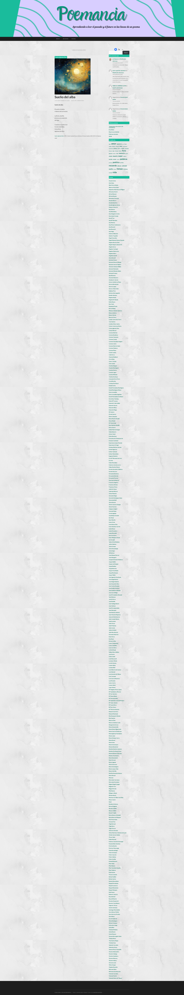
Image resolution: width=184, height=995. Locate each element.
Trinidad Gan (112, 943)
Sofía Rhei (111, 927)
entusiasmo (125, 146)
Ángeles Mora (112, 253)
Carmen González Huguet (115, 341)
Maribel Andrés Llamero (115, 749)
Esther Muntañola (113, 454)
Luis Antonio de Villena (115, 674)
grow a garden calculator (119, 70)
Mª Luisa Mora (113, 705)
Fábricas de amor (113, 134)
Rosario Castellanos (114, 903)
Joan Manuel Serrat (114, 555)
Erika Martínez (113, 436)
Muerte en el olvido (114, 132)
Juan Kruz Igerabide (114, 608)
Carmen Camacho (113, 337)
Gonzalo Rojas (112, 511)
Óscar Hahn (112, 837)
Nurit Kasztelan (113, 819)
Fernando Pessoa (113, 478)
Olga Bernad (112, 824)
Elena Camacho (113, 416)
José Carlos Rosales (114, 586)
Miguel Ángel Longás (114, 784)
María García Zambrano (115, 731)
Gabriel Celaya (113, 489)
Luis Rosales (112, 680)
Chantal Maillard (113, 357)
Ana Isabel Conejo (113, 216)
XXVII (110, 136)
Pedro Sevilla (112, 859)
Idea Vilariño (112, 520)
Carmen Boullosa (113, 335)
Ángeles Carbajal (113, 249)
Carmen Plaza (112, 350)
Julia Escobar (112, 621)
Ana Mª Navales (113, 220)
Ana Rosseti (112, 227)
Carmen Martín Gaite (114, 346)
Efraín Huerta (112, 414)
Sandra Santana (113, 907)
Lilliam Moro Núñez (114, 652)
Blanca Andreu (113, 313)
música (124, 156)
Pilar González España (115, 868)
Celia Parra (112, 354)
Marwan (111, 777)
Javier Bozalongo (113, 548)
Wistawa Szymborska (115, 971)
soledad (124, 166)
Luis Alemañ (112, 672)
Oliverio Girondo (113, 830)
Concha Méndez (113, 374)
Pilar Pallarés (112, 870)
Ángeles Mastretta (114, 251)
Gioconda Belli (113, 500)
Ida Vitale (111, 517)
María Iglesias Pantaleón (115, 733)
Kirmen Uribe (112, 641)
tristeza (125, 169)
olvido (114, 159)
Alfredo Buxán (113, 196)
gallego (115, 148)
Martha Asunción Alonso (115, 773)
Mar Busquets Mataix (114, 716)
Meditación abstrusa (118, 72)
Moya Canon (112, 799)
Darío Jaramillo (113, 392)
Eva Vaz (111, 460)
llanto (120, 151)
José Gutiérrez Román (115, 590)
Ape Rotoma (112, 275)
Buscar (126, 52)
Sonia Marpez (112, 934)
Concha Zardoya (113, 376)
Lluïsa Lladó (112, 656)
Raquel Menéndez (113, 888)
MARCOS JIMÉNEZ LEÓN (119, 85)
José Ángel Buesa (113, 579)
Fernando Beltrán (113, 476)
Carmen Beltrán (113, 332)
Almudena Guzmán (114, 198)
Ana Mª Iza (111, 218)
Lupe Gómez (112, 687)
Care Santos (112, 321)
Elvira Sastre (112, 427)
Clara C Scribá (112, 361)
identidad (127, 148)
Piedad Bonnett (113, 861)
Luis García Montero (114, 678)
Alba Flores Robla (113, 185)
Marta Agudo (112, 762)
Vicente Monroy (113, 958)
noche (110, 159)
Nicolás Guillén (113, 808)
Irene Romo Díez (113, 524)
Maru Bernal (112, 775)
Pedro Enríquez (113, 852)
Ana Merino (112, 222)
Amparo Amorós (113, 207)
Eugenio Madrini (113, 456)
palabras (123, 159)
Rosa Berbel (112, 896)
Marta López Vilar (113, 769)
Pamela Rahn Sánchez (114, 843)
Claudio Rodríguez (114, 368)
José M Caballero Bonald (115, 595)
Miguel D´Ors (112, 786)
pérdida (121, 162)
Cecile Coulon (112, 352)
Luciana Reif (112, 667)
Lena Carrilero (113, 647)
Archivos (65, 38)
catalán (110, 146)
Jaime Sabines (112, 544)
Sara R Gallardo (113, 918)
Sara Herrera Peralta (114, 914)
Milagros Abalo (113, 793)
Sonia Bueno (112, 932)
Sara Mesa (111, 916)
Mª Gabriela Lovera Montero (116, 700)
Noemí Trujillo (112, 813)
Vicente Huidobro (113, 956)
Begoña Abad (112, 297)
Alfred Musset (113, 194)
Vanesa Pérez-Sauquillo (115, 949)
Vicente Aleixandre (114, 951)
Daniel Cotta (112, 385)
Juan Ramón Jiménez (114, 612)
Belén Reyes (112, 302)
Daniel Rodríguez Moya (115, 390)
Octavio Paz (112, 821)
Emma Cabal (112, 434)
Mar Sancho (112, 718)
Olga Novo (112, 826)
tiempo (120, 169)
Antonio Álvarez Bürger (115, 262)
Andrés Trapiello (113, 236)
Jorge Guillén (112, 562)
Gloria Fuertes (113, 506)
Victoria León (112, 962)
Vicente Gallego (113, 954)
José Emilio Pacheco (114, 588)
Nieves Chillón (112, 810)
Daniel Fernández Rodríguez (116, 387)
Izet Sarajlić (112, 539)
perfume (110, 162)
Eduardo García (113, 405)
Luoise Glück (112, 685)
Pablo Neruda (112, 839)
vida (115, 172)
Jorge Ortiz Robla (113, 570)
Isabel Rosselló (113, 533)
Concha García (113, 370)
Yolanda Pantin (113, 976)
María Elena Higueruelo (115, 729)
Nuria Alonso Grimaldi (115, 815)
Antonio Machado (113, 269)
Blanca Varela (112, 315)
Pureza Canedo (113, 874)
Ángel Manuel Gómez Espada (116, 240)
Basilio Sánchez (113, 295)
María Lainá (112, 736)
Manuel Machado (113, 713)
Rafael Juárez (112, 879)
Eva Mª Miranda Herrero (115, 458)
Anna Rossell (112, 258)
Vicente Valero (113, 960)
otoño (118, 159)
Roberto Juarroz (113, 894)
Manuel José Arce (113, 711)
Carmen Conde (113, 339)
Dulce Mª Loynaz (113, 401)
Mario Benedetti (113, 758)
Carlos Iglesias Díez (61, 57)
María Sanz (112, 742)
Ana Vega (111, 231)
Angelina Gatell (113, 255)
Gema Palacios (113, 493)
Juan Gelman (112, 606)
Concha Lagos (112, 372)
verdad (110, 172)
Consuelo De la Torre (114, 379)
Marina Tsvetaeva (114, 755)
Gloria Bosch (112, 502)
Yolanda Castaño (113, 973)
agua (110, 144)
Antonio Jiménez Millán (115, 266)
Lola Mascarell (113, 658)
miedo (110, 156)
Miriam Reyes (112, 795)
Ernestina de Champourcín (116, 438)
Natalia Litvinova (113, 804)
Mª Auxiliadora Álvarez (115, 691)
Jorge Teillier (112, 575)
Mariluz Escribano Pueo (115, 751)
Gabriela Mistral (113, 491)
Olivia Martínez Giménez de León (117, 832)
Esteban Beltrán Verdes (115, 447)
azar (123, 144)
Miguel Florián (112, 788)
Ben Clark (111, 304)
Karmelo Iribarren (113, 634)
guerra (119, 148)
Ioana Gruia (112, 522)
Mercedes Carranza (114, 780)
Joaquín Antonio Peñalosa (116, 559)
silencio (119, 166)
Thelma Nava (112, 938)
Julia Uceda (112, 628)
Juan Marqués (112, 610)
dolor (120, 146)
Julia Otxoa (112, 623)
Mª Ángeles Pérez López (115, 689)
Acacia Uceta (112, 180)
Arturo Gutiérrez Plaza (115, 282)
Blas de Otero (112, 317)
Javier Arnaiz (112, 546)
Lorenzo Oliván (113, 661)
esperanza (111, 148)
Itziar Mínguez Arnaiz (114, 537)
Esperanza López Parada (115, 443)
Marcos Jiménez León (114, 722)
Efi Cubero (111, 412)
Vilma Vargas (112, 965)
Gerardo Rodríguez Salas (115, 498)
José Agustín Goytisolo (115, 577)
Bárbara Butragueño (114, 293)
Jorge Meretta (113, 568)
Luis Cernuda (112, 676)
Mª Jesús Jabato (113, 702)
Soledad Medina (113, 929)
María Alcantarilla (113, 727)
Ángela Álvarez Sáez (114, 242)
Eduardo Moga (113, 410)
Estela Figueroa (113, 449)
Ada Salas (111, 183)
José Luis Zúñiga (113, 592)
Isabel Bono (112, 528)
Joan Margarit (112, 557)
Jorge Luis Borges (113, 564)
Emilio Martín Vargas (114, 429)
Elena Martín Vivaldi (114, 418)
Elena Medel (112, 421)
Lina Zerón (112, 654)
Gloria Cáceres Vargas (115, 504)
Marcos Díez (112, 720)
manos (114, 153)
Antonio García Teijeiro (115, 264)
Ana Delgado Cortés (114, 213)
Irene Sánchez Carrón (114, 526)
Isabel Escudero (113, 531)
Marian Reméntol (113, 747)
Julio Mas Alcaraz (113, 632)
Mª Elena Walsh (113, 696)
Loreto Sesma (112, 663)
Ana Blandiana (112, 211)
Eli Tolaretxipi (112, 423)
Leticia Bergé (112, 650)
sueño (111, 169)
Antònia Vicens (113, 260)
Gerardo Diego (113, 495)
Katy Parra (112, 636)
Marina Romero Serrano (115, 753)
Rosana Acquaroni (114, 901)
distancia (117, 146)
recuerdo (113, 165)
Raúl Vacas (111, 892)
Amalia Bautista (113, 202)
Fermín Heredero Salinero (116, 469)
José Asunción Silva (114, 584)
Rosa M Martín (113, 899)
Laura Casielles (113, 645)
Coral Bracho (112, 381)
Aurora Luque (112, 286)
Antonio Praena (113, 273)
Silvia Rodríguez (113, 921)
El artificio (111, 129)
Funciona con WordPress (63, 992)
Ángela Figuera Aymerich (115, 244)
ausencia (119, 144)
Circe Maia (111, 359)
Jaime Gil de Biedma (114, 542)
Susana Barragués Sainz (115, 936)
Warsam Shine (112, 969)
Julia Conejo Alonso (114, 619)
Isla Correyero (113, 535)
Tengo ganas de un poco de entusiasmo (116, 127)
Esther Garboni (113, 451)
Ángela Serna (112, 247)
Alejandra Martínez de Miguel (116, 189)
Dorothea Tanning (113, 399)
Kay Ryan (111, 639)
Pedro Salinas (112, 857)
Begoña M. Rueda (113, 299)
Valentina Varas (113, 947)
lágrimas (111, 153)
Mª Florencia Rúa (113, 698)
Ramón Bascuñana (114, 881)
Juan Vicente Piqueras (115, 614)
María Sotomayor (113, 744)
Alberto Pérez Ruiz (114, 187)
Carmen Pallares (113, 348)
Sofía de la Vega (113, 925)
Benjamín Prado (113, 306)
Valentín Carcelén (113, 945)
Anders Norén (97, 992)
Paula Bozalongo (113, 850)
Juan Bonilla (112, 601)
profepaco (115, 59)
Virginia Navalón (113, 967)
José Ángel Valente (114, 581)
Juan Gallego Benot (114, 603)
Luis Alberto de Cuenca (115, 669)
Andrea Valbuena (113, 233)
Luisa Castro (112, 683)
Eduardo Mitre (113, 407)
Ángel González (113, 238)
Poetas (74, 38)
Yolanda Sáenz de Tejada (115, 978)
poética (116, 162)
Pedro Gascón (112, 854)
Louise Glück (112, 665)
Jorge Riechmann (113, 573)
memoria (122, 153)
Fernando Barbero (114, 473)
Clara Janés (112, 363)
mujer (120, 156)
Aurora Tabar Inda (114, 288)
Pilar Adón (111, 863)
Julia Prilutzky (112, 625)
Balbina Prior (112, 291)
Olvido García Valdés (114, 835)
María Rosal (112, 740)
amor (113, 143)
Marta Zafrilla (112, 771)
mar (117, 153)
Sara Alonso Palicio (114, 912)
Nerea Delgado (113, 806)
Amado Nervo (112, 200)
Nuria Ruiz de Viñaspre (115, 817)
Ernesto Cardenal (113, 440)
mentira (126, 153)
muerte (115, 156)
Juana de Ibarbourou (114, 617)
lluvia (124, 151)
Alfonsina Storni (113, 191)
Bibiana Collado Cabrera (115, 310)
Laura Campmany (113, 643)
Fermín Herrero (113, 471)
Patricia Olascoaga (114, 848)
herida (122, 148)
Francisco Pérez (113, 487)
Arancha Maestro (113, 277)
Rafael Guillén (112, 877)
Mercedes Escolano (114, 782)
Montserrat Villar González (116, 797)
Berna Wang (112, 308)
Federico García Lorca (115, 465)
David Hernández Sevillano (116, 396)
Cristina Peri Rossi (114, 383)
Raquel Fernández (113, 883)
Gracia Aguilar (112, 513)
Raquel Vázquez (113, 890)
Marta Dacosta (113, 764)
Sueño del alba (65, 97)
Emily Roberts (112, 432)
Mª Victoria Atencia (114, 709)
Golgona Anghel (113, 509)
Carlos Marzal (112, 330)
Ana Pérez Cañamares (115, 224)
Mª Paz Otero (112, 707)
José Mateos (112, 597)
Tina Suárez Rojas (113, 940)
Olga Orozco (112, 828)
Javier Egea (112, 550)
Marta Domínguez (113, 766)
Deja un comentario (77, 100)
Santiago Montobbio (114, 910)
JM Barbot (111, 553)
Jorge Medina (112, 566)
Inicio (58, 38)
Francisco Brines (113, 484)
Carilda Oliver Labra (114, 324)
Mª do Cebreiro (113, 694)
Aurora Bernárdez (114, 284)
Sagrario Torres (113, 905)
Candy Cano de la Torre (115, 319)
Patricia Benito (113, 846)
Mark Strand (112, 760)
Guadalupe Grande (114, 515)
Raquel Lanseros (113, 885)
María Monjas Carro (114, 738)
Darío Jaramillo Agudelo (115, 394)
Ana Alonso (112, 209)
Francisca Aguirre (113, 482)
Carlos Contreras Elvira (115, 326)
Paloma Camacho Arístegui (116, 841)
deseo (113, 146)
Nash (110, 802)
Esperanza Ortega (114, 445)
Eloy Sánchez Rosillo (114, 425)
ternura (114, 169)
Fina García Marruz (114, 480)
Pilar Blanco (112, 865)
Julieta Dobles (112, 630)
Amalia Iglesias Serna (114, 205)
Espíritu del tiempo (118, 87)
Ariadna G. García (113, 280)
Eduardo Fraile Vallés (114, 403)
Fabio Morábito (113, 462)
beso (125, 144)
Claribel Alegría (113, 365)
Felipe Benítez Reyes (114, 467)
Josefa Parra (112, 599)
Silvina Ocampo (113, 923)
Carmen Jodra (112, 343)
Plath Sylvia (112, 872)
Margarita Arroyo (113, 725)
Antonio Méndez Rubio (115, 271)
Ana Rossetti (112, 229)
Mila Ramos (112, 791)
